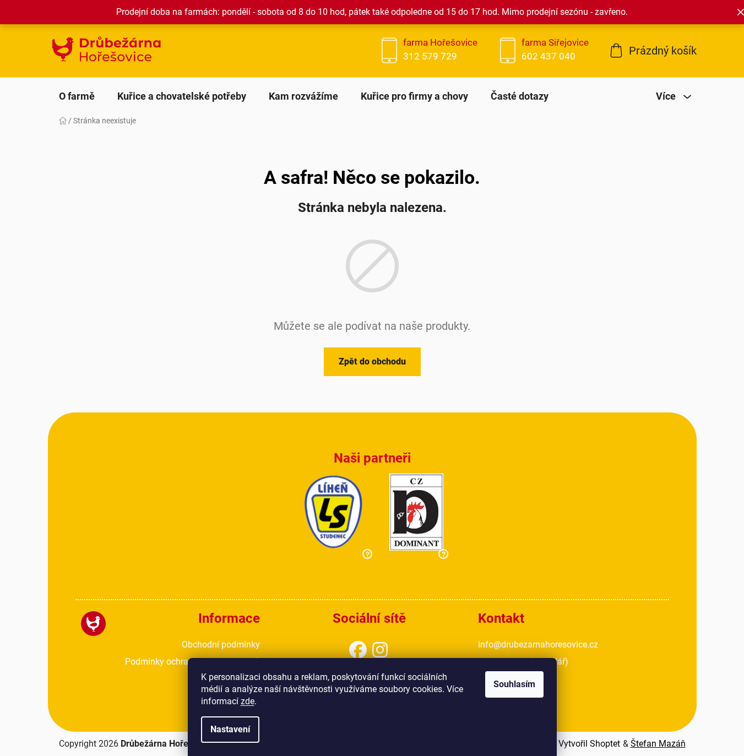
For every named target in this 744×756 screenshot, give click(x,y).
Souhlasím (514, 684)
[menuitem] (77, 96)
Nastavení (230, 729)
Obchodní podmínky (221, 644)
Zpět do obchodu (372, 361)
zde (247, 701)
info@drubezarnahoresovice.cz (538, 644)
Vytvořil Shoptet (589, 743)
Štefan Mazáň (658, 743)
